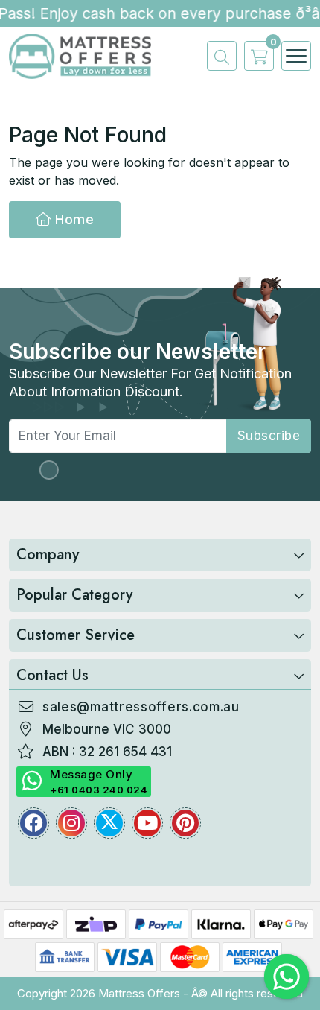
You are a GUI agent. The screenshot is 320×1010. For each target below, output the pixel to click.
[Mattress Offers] (80, 55)
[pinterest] (185, 823)
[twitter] (109, 823)
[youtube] (147, 823)
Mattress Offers (139, 993)
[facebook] (33, 823)
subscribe (269, 435)
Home (73, 219)
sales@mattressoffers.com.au (141, 706)
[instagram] (71, 823)
